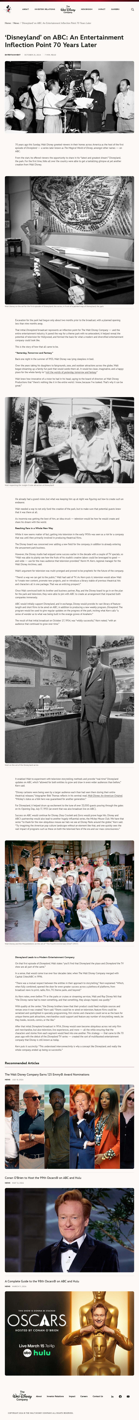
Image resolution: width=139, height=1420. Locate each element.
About (25, 9)
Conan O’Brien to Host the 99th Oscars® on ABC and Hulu (43, 1178)
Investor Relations (45, 9)
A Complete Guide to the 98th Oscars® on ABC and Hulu (42, 1281)
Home (8, 23)
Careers (115, 9)
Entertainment (12, 55)
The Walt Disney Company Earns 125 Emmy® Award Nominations (47, 1074)
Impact (101, 9)
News (16, 23)
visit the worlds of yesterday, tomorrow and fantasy (71, 372)
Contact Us (98, 1396)
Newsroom (86, 9)
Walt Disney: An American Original (105, 795)
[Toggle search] (132, 9)
